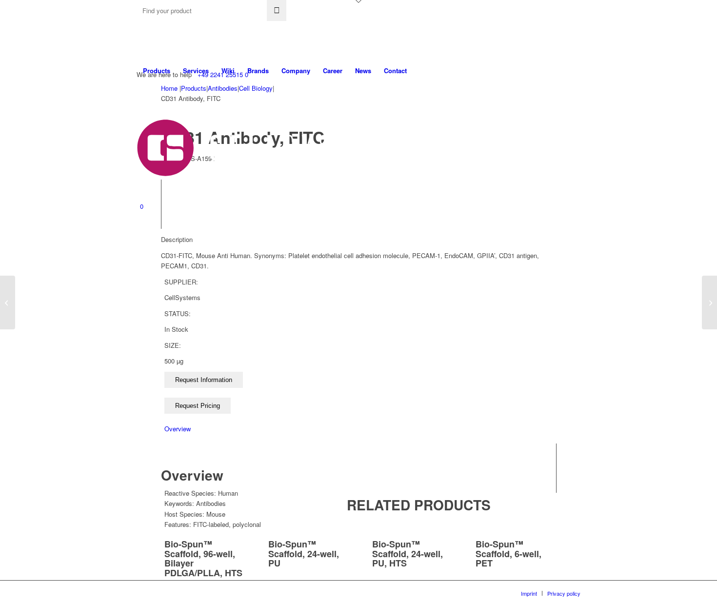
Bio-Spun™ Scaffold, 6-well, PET (508, 554)
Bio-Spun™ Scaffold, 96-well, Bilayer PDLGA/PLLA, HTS (203, 558)
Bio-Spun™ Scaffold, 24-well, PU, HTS (407, 554)
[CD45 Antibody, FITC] (7, 302)
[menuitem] (157, 71)
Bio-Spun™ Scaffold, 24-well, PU (303, 554)
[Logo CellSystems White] (278, 148)
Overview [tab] (177, 428)
